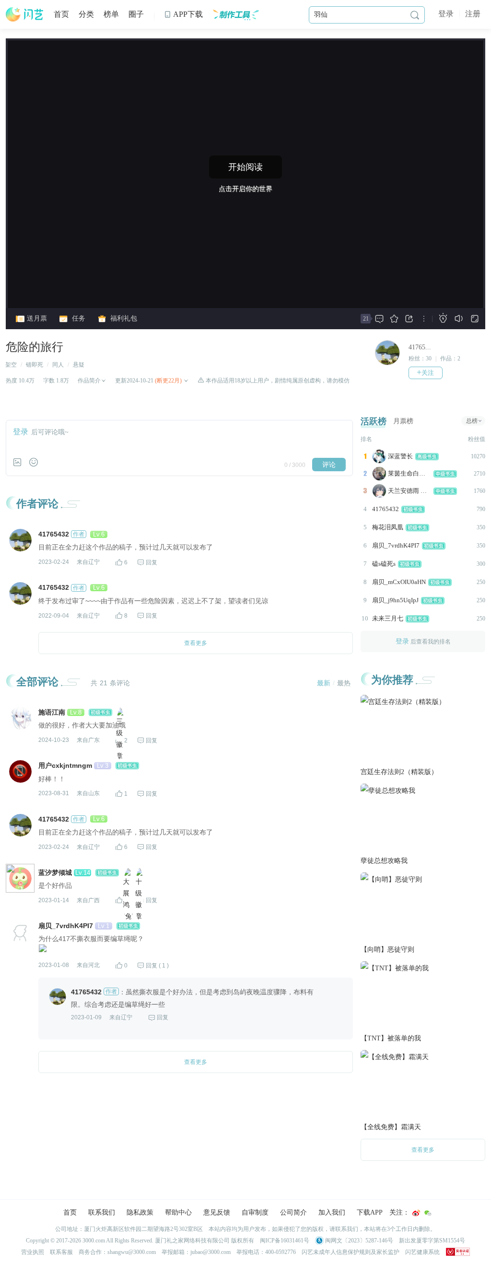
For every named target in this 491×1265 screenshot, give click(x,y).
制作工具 (235, 14)
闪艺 (25, 14)
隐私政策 (140, 1212)
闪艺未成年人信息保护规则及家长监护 (350, 1252)
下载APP (370, 1212)
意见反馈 (216, 1212)
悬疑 (78, 364)
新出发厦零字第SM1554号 (432, 1240)
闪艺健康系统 (422, 1252)
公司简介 (293, 1212)
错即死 (34, 364)
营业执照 (32, 1252)
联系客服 (61, 1252)
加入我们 (331, 1212)
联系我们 (101, 1212)
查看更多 (422, 1149)
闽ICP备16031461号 (284, 1240)
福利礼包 (122, 318)
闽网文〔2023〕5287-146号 (358, 1240)
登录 (446, 14)
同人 (58, 364)
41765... (420, 347)
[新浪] (416, 1212)
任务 (77, 318)
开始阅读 (245, 167)
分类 (86, 14)
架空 (11, 364)
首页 (61, 14)
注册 (472, 14)
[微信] (428, 1212)
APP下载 (183, 14)
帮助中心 (178, 1212)
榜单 (111, 14)
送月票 (36, 318)
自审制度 (255, 1212)
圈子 (136, 14)
